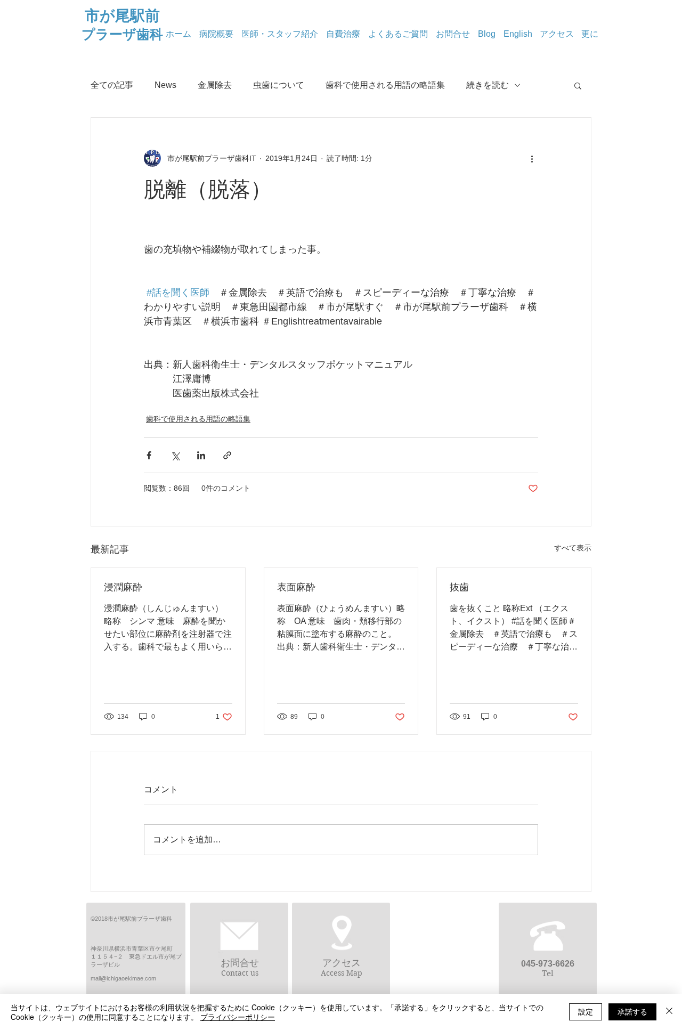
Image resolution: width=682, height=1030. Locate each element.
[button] (578, 85)
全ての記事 (112, 85)
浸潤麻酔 (123, 587)
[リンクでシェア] (227, 455)
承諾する (632, 1011)
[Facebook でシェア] (149, 455)
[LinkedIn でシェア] (201, 455)
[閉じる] (669, 1011)
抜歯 (459, 587)
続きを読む (487, 85)
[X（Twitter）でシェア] (175, 455)
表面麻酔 (296, 587)
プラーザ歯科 (122, 34)
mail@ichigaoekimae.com (123, 978)
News (165, 85)
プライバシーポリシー (237, 1016)
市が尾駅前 (122, 15)
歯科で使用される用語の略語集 (385, 85)
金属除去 (215, 85)
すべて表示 (572, 548)
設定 (585, 1011)
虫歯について (278, 85)
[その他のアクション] (531, 158)
